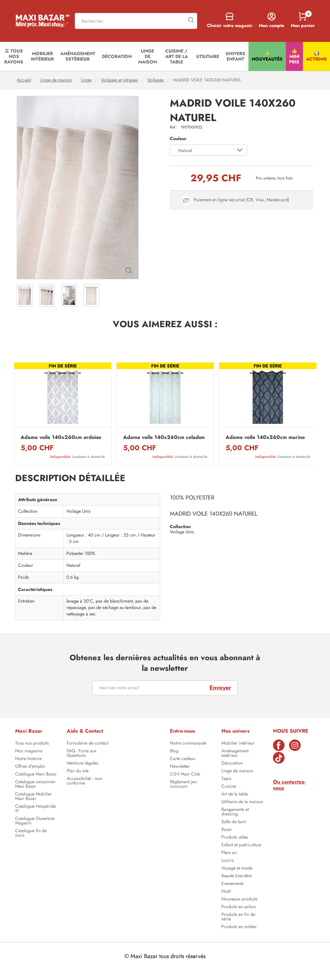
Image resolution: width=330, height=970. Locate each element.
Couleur (178, 138)
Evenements (232, 884)
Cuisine (228, 786)
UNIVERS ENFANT (235, 56)
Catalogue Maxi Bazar (36, 774)
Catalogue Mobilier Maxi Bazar (33, 797)
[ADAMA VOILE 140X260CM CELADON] (165, 396)
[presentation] (13, 414)
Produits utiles (234, 837)
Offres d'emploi (30, 766)
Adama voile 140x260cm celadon (164, 437)
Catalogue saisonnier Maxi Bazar (35, 784)
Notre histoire (28, 759)
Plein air (229, 853)
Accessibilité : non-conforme (85, 781)
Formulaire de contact (87, 743)
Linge (86, 80)
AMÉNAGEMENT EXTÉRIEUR (77, 56)
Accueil (24, 80)
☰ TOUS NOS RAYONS (13, 56)
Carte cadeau (182, 759)
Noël (226, 891)
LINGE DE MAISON (147, 56)
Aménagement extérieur (234, 753)
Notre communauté (188, 743)
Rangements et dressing (235, 812)
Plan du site (78, 771)
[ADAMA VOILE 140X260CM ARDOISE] (62, 396)
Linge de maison (56, 80)
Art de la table (234, 794)
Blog (174, 751)
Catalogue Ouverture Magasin (34, 821)
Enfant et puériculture (241, 845)
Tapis (226, 779)
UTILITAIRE (207, 56)
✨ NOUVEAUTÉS (267, 56)
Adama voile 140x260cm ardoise (61, 437)
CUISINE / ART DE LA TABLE (176, 56)
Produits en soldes (239, 927)
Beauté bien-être (236, 876)
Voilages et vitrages (119, 80)
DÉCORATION (117, 56)
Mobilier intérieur (238, 743)
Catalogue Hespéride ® (35, 809)
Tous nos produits (32, 743)
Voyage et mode (236, 868)
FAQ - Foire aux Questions (81, 753)
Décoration (232, 763)
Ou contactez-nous (289, 785)
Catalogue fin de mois (31, 833)
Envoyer (220, 687)
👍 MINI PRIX (294, 56)
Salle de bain (233, 822)
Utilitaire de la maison (242, 802)
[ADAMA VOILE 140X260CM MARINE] (267, 396)
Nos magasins (29, 751)
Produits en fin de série (238, 917)
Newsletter (180, 766)
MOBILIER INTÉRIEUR (42, 56)
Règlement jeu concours (183, 784)
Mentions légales (82, 763)
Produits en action (238, 907)
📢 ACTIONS (316, 56)
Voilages (155, 80)
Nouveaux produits (239, 899)
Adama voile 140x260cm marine (265, 437)
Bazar (226, 829)
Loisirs (227, 860)
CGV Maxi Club (185, 774)
